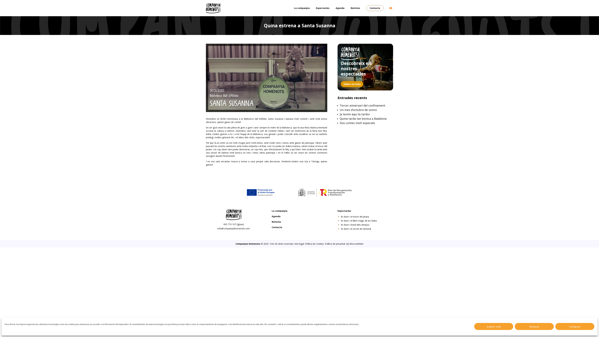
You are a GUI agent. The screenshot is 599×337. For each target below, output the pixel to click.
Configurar (574, 326)
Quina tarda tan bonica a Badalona (363, 118)
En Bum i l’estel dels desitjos (355, 224)
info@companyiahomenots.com (233, 228)
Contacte (375, 8)
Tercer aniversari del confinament (362, 105)
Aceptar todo (494, 326)
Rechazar (534, 326)
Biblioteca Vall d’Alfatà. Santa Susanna (263, 118)
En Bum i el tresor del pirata (355, 216)
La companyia (302, 8)
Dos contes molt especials (357, 123)
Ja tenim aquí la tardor (355, 114)
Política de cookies (314, 243)
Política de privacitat (335, 243)
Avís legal (299, 243)
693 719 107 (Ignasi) (234, 224)
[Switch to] (390, 8)
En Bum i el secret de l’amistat (356, 228)
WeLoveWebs (356, 243)
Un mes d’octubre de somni (358, 110)
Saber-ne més (352, 84)
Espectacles (322, 8)
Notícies (355, 8)
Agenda (340, 8)
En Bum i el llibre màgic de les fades (359, 220)
